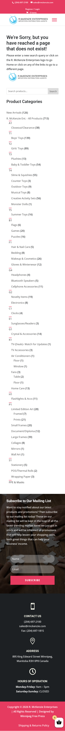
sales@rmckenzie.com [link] (32, 626)
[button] (32, 580)
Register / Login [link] (32, 9)
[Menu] (54, 19)
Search (53, 91)
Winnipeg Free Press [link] (32, 716)
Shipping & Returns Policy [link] (33, 725)
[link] (21, 2)
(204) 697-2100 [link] (32, 621)
